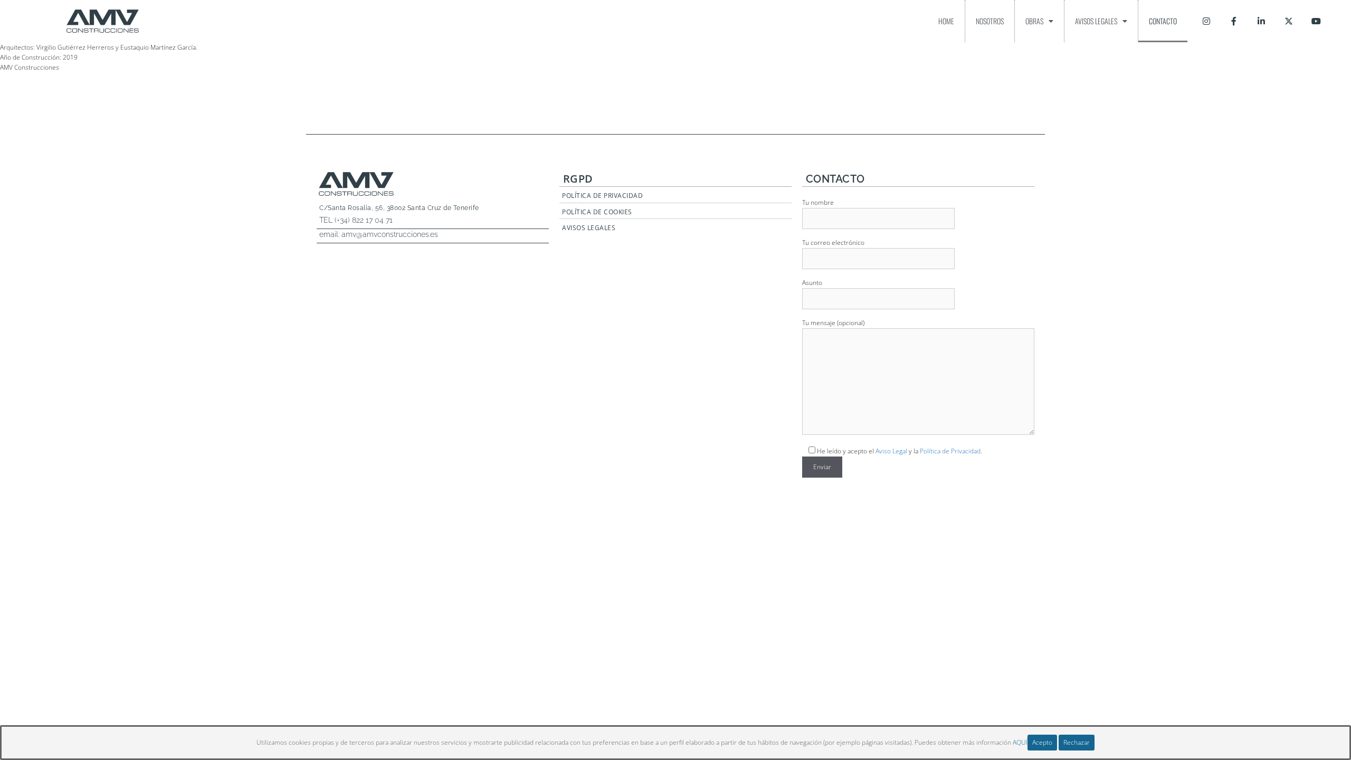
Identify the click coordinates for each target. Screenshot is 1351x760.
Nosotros (990, 20)
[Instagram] (1206, 21)
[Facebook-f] (1233, 21)
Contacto (1163, 20)
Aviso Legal (891, 450)
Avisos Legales (1096, 20)
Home (946, 20)
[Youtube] (1316, 21)
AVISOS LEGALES (588, 227)
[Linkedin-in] (1261, 21)
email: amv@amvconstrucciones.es (378, 234)
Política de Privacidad (950, 450)
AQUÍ (1020, 742)
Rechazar (1076, 742)
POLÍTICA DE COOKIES (597, 211)
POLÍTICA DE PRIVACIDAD (602, 195)
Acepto (1042, 742)
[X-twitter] (1288, 21)
